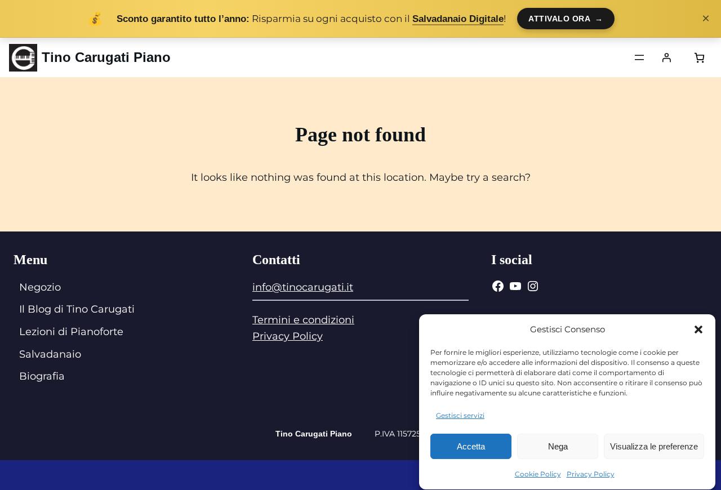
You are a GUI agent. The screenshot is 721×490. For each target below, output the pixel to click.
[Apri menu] (639, 57)
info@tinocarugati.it (302, 287)
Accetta (471, 447)
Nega (558, 447)
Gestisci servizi (460, 415)
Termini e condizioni (303, 320)
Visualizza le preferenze (654, 447)
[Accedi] (666, 57)
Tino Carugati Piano (106, 57)
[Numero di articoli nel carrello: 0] (699, 57)
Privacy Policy (591, 474)
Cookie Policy (538, 474)
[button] (698, 329)
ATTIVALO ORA (565, 18)
